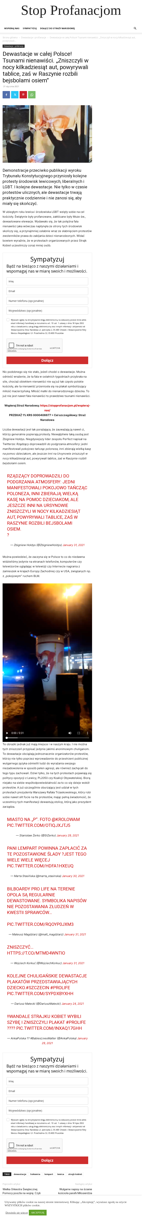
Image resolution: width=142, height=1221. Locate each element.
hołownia (35, 1174)
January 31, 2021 (73, 545)
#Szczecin (37, 987)
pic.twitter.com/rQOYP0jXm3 (40, 924)
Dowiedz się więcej (17, 1212)
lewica (60, 1174)
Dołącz (47, 360)
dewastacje (20, 1174)
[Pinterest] (23, 94)
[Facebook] (6, 94)
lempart (48, 1174)
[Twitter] (14, 94)
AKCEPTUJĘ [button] (37, 1212)
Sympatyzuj (30, 28)
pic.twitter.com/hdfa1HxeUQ (40, 865)
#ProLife (60, 987)
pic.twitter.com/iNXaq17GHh (49, 1028)
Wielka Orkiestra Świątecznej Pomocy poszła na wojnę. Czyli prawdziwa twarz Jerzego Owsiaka (24, 1193)
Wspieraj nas (11, 28)
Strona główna (10, 37)
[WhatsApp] (32, 94)
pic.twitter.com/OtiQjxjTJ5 (38, 825)
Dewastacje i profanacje (33, 37)
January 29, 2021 (68, 835)
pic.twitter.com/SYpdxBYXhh (40, 993)
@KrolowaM (66, 819)
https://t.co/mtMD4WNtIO (36, 953)
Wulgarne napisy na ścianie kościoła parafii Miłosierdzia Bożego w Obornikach (75, 1193)
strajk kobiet (75, 1174)
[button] (135, 28)
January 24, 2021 (73, 1003)
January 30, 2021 (73, 876)
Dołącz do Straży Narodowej (57, 28)
